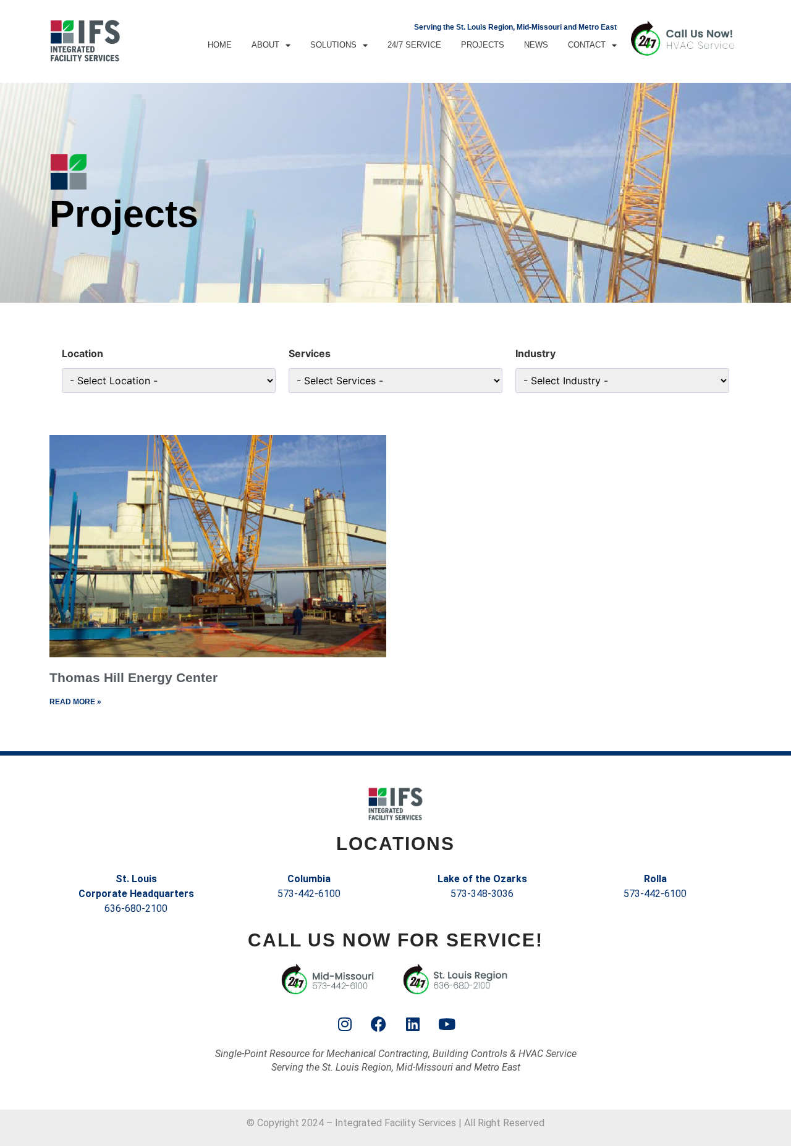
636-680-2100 (135, 908)
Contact (587, 44)
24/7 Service (414, 44)
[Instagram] (344, 1023)
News (536, 44)
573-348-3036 (482, 894)
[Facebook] (378, 1023)
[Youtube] (446, 1023)
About (265, 44)
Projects (482, 44)
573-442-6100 (309, 894)
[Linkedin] (412, 1023)
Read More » (75, 701)
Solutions (333, 44)
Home (220, 44)
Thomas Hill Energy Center (133, 677)
